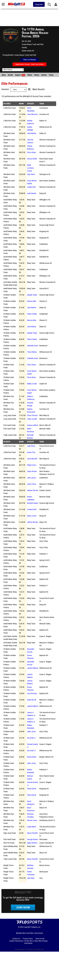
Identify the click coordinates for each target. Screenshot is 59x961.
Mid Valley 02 (44, 415)
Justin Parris (31, 484)
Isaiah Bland (31, 827)
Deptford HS (43, 579)
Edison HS (43, 522)
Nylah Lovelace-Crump (30, 168)
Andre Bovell (31, 700)
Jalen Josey (31, 731)
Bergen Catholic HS (46, 757)
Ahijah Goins (31, 465)
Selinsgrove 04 (44, 174)
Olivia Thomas (32, 415)
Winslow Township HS (47, 140)
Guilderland (43, 244)
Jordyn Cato (31, 187)
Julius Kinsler (32, 471)
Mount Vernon (44, 865)
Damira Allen (31, 301)
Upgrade (39, 4)
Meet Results (39, 89)
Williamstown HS (45, 127)
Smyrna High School (46, 225)
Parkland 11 (43, 554)
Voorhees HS (44, 114)
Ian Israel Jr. (31, 738)
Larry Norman (32, 693)
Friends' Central (45, 490)
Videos (29, 75)
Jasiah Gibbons (32, 668)
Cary (41, 878)
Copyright (27, 927)
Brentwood (43, 346)
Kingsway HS (44, 231)
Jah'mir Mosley (32, 522)
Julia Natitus (31, 133)
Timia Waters (32, 352)
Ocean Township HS (46, 843)
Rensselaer (43, 839)
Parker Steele (32, 314)
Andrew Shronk (32, 490)
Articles (44, 75)
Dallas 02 (42, 133)
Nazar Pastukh (32, 833)
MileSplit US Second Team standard (37, 96)
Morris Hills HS (45, 425)
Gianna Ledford (32, 425)
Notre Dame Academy (47, 181)
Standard (5, 89)
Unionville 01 (44, 288)
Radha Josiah (32, 384)
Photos (36, 75)
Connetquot (43, 108)
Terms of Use (39, 939)
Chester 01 (43, 301)
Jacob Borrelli (32, 459)
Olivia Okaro (31, 152)
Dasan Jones (31, 516)
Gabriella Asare (32, 346)
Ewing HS (42, 193)
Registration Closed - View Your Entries (29, 64)
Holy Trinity (43, 541)
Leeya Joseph (32, 419)
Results (10, 75)
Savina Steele (32, 159)
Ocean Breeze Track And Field (25, 55)
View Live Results (29, 60)
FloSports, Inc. (36, 927)
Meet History (7, 70)
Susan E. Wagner (45, 636)
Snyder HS (43, 384)
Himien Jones (32, 820)
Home (4, 75)
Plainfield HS (44, 250)
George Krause (32, 839)
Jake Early (30, 878)
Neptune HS (43, 655)
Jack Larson (31, 478)
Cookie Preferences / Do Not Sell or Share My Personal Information (28, 942)
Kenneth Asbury (32, 503)
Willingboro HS (44, 200)
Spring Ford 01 (44, 560)
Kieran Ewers (31, 757)
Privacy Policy (28, 939)
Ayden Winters (32, 843)
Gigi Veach (31, 174)
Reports (19, 75)
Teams (51, 75)
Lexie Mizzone (32, 114)
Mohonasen (43, 872)
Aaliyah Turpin (32, 295)
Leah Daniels (31, 193)
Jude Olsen (31, 446)
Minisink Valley (44, 429)
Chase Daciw (31, 789)
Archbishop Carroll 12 (47, 820)
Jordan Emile (32, 509)
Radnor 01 (43, 121)
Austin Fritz (31, 452)
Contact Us (16, 939)
